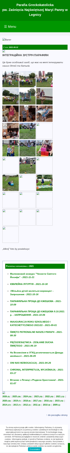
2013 (17, 405)
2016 (48, 401)
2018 (27, 401)
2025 (16, 396)
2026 (6, 396)
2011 (36, 405)
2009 (56, 405)
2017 (37, 401)
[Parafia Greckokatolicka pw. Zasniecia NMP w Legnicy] (10, 86)
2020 (6, 401)
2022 (49, 396)
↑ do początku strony (57, 415)
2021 (60, 396)
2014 (6, 405)
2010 (46, 405)
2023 (38, 396)
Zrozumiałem (35, 449)
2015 (59, 401)
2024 (27, 396)
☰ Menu (10, 26)
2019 (17, 401)
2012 (27, 405)
